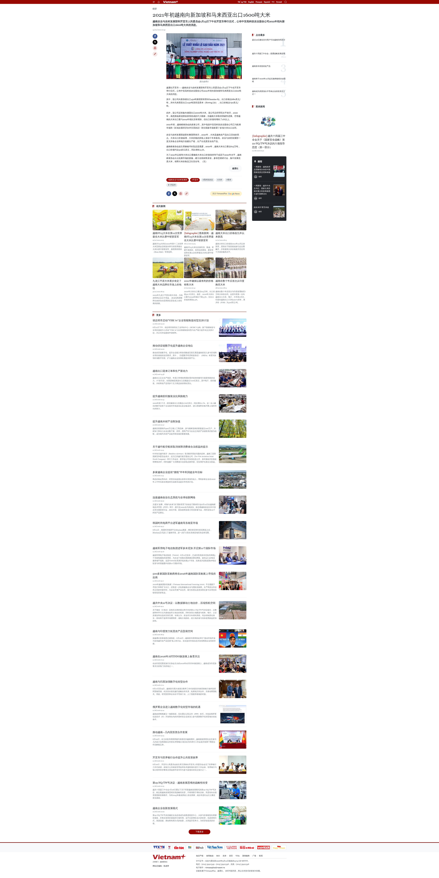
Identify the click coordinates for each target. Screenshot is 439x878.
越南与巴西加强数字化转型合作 (170, 681)
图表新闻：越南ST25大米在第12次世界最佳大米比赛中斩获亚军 (199, 237)
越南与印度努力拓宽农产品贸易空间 (173, 631)
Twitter (155, 42)
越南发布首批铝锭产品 (261, 66)
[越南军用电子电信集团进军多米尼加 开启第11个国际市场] (232, 555)
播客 (260, 161)
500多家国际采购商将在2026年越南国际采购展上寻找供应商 (184, 575)
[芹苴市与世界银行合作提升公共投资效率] (232, 765)
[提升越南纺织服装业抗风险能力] (232, 403)
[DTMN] (247, 847)
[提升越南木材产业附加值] (232, 429)
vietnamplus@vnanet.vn (215, 867)
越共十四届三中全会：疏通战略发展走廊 (268, 53)
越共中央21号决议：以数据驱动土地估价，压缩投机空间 (184, 603)
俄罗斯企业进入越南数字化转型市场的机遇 (176, 707)
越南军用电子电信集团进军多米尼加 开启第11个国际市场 (184, 548)
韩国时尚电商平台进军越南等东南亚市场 (175, 523)
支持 (224, 856)
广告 (254, 856)
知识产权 (199, 856)
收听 (260, 176)
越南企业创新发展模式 (165, 808)
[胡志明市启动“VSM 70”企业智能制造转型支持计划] (232, 328)
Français (259, 2)
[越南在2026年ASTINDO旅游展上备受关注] (232, 664)
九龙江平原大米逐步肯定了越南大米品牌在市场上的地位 (167, 285)
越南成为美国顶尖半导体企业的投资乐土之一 (268, 92)
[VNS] (215, 847)
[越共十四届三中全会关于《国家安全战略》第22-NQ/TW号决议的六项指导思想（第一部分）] (269, 121)
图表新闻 (260, 106)
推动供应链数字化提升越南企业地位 (173, 345)
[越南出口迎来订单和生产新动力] (232, 378)
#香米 (228, 180)
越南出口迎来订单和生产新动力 (170, 371)
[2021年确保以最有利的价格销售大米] (199, 268)
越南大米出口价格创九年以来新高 (229, 235)
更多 (158, 315)
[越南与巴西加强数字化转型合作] (232, 689)
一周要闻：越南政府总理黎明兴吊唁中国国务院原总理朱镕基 (262, 169)
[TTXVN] (159, 847)
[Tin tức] (179, 847)
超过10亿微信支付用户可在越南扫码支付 (268, 40)
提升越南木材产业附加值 (166, 421)
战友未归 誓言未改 (261, 207)
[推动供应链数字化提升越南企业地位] (232, 353)
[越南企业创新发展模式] (232, 815)
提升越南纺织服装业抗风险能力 (170, 396)
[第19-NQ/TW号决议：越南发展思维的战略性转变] (232, 790)
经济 (155, 9)
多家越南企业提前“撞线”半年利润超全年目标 (177, 472)
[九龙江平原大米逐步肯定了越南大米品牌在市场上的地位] (168, 268)
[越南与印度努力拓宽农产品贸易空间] (232, 638)
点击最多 (260, 35)
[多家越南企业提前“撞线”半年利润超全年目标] (232, 479)
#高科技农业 (208, 180)
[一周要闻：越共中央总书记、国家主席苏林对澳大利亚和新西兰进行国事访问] (279, 190)
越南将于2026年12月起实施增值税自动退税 (269, 80)
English (251, 2)
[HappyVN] (279, 847)
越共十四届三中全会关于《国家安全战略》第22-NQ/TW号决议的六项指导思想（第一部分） (268, 142)
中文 (273, 2)
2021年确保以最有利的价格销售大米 (198, 283)
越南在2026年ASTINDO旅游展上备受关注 (176, 656)
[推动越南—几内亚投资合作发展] (232, 739)
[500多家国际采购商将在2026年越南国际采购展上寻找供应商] (232, 581)
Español (267, 2)
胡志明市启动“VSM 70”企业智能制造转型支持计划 (181, 320)
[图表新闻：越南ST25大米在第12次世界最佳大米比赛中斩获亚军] (199, 220)
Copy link (155, 54)
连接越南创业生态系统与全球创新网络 (174, 497)
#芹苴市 (195, 180)
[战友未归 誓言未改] (279, 211)
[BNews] (190, 847)
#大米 (219, 180)
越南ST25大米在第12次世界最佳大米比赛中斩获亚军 (167, 235)
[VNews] (169, 847)
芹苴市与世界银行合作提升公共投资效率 (175, 757)
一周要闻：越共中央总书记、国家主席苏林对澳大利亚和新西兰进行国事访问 (262, 190)
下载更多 (199, 831)
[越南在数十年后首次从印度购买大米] (230, 268)
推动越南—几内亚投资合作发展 (170, 732)
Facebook (155, 36)
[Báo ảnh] (263, 847)
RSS (218, 856)
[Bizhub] (199, 847)
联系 (261, 856)
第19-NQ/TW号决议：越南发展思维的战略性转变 (180, 782)
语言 (231, 856)
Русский (279, 2)
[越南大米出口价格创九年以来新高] (230, 220)
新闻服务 (246, 856)
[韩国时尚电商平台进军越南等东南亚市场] (232, 530)
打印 (155, 48)
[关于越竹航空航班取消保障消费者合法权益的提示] (232, 454)
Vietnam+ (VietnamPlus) (170, 2)
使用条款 (210, 856)
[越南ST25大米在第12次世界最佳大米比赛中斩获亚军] (168, 220)
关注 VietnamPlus (219, 193)
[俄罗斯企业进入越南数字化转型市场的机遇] (232, 714)
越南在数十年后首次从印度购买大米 (229, 283)
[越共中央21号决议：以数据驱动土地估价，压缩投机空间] (232, 610)
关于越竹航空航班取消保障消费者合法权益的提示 (180, 446)
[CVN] (231, 847)
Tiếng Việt (242, 2)
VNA (238, 856)
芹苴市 (173, 185)
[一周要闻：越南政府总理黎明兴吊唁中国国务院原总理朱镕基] (279, 171)
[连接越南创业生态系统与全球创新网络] (232, 505)
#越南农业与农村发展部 (177, 180)
